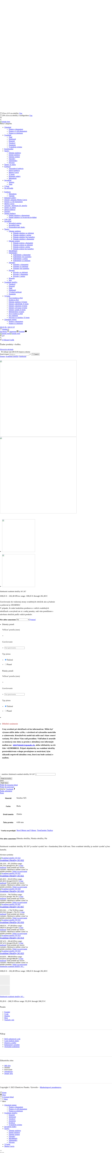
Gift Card (7, 219)
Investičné (7, 180)
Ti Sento (12, 174)
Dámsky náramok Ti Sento (18, 306)
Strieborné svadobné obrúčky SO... (12, 966)
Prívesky (12, 163)
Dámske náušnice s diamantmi (23, 239)
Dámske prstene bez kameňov (23, 249)
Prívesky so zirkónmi (20, 272)
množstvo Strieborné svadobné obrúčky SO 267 (18, 774)
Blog (6, 1018)
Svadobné (7, 135)
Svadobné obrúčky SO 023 (12, 953)
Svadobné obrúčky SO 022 (12, 860)
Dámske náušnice (15, 153)
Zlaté (10, 137)
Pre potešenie (13, 316)
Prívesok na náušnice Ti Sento (19, 318)
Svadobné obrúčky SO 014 (12, 938)
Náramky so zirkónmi (20, 266)
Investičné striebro (15, 223)
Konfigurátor (8, 149)
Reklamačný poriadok (12, 1045)
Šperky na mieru (10, 165)
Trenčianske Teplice (45, 830)
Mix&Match (13, 251)
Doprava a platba (10, 1043)
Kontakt (7, 1012)
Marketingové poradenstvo (50, 1087)
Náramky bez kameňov (21, 268)
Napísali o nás (9, 1020)
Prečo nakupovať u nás (12, 1039)
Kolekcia (12, 1123)
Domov (2, 356)
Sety (10, 280)
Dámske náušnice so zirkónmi (23, 233)
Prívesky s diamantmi (20, 274)
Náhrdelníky (13, 161)
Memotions (13, 178)
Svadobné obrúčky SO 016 (12, 922)
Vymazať (32, 620)
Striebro (11, 182)
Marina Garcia (14, 172)
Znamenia (12, 145)
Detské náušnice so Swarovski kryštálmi (23, 217)
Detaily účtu (8, 1073)
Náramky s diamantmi (20, 264)
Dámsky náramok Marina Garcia (15, 200)
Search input (4, 354)
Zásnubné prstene (10, 319)
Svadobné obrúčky (10, 282)
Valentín (11, 196)
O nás (6, 1014)
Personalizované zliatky (17, 227)
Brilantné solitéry (15, 176)
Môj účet (7, 1066)
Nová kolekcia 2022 (16, 298)
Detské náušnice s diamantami (19, 215)
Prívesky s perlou (19, 276)
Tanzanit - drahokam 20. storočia (15, 206)
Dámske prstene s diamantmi (23, 243)
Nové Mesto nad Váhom (26, 830)
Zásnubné (7, 127)
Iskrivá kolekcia (14, 170)
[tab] (56, 791)
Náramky (12, 159)
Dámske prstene (14, 157)
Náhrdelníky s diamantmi (22, 255)
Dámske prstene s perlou (21, 247)
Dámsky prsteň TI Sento (17, 310)
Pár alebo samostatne (8, 620)
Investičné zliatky (10, 1127)
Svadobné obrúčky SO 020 (12, 891)
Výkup (6, 186)
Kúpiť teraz (4, 783)
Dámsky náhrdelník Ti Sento (19, 304)
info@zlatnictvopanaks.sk (24, 745)
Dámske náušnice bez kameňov (24, 237)
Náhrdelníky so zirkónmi (21, 261)
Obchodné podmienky (12, 1047)
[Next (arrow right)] (3, 1152)
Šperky (6, 151)
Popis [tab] (2, 793)
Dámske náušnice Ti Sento (18, 302)
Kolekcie (7, 166)
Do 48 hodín (8, 188)
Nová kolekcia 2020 (16, 314)
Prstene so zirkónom (16, 133)
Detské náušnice (14, 155)
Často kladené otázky (11, 1041)
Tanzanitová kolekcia (16, 168)
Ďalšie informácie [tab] (6, 791)
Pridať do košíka (6, 778)
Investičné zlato (14, 225)
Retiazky (12, 278)
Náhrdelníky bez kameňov (22, 257)
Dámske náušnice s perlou (22, 235)
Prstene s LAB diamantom (18, 131)
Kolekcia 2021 (14, 300)
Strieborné (12, 139)
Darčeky (7, 211)
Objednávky (8, 1071)
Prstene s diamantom (16, 129)
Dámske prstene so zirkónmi (23, 245)
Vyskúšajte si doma (15, 147)
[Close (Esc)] (1, 1150)
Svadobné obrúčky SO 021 (12, 875)
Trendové (12, 143)
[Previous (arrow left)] (1, 1152)
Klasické (12, 141)
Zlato (10, 184)
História (7, 1016)
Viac (20, 113)
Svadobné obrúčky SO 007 (12, 906)
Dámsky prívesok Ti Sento (18, 308)
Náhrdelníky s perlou (20, 259)
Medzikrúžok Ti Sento (16, 312)
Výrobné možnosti (15, 292)
